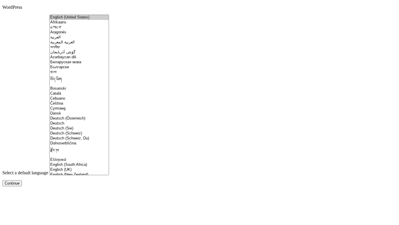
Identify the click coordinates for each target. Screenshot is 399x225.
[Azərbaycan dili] (79, 57)
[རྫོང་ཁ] (79, 151)
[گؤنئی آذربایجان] (79, 52)
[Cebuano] (79, 98)
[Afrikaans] (79, 22)
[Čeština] (79, 103)
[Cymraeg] (79, 108)
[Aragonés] (79, 32)
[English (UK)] (79, 169)
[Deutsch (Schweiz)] (79, 133)
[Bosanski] (79, 88)
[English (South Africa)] (79, 164)
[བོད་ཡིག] (79, 80)
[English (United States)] (79, 17)
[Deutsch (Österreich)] (79, 118)
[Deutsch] (79, 123)
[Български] (79, 67)
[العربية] (79, 37)
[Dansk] (79, 113)
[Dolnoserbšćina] (79, 143)
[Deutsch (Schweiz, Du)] (79, 138)
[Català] (79, 93)
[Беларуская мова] (79, 62)
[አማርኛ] (79, 27)
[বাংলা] (79, 72)
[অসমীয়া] (79, 47)
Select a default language (25, 172)
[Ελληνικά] (79, 159)
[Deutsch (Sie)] (79, 128)
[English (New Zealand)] (79, 174)
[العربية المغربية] (79, 42)
